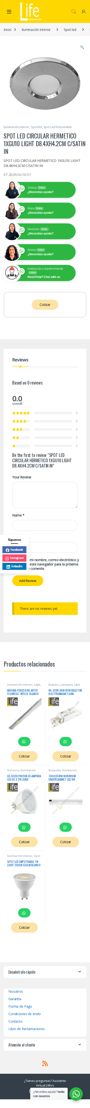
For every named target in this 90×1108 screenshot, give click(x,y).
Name (18, 515)
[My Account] (83, 11)
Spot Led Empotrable (57, 127)
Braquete (54, 770)
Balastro (53, 684)
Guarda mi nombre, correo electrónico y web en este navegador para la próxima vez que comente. (48, 564)
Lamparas (66, 684)
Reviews (20, 360)
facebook (17, 549)
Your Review (21, 477)
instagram (17, 558)
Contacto (15, 1021)
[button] (82, 47)
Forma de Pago (20, 1006)
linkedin (16, 566)
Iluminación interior (36, 29)
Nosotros (15, 991)
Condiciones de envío (24, 1014)
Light (37, 684)
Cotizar (45, 304)
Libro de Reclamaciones (26, 1028)
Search (73, 11)
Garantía (14, 999)
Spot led (70, 29)
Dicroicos (13, 770)
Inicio (8, 29)
